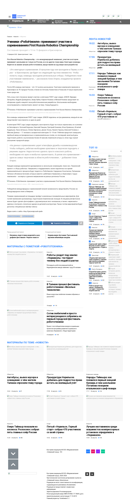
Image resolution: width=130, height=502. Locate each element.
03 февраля (50, 334)
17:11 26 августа (94, 197)
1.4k (57, 334)
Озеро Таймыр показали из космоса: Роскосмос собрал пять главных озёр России (109, 100)
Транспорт (95, 255)
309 (103, 280)
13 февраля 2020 (12, 54)
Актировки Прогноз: (61, 21)
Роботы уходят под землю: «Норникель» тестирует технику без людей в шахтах (63, 258)
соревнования (27, 216)
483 (103, 210)
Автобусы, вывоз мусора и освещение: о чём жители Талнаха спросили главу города (110, 47)
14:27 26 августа (94, 266)
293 (61, 276)
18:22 (92, 43)
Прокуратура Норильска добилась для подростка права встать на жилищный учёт (109, 62)
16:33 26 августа (94, 210)
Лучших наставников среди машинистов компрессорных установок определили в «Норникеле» (97, 233)
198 (103, 238)
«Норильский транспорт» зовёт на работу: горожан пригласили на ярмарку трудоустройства (97, 260)
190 (103, 224)
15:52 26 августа (94, 224)
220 (103, 266)
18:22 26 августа (94, 167)
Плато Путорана (97, 269)
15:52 (92, 111)
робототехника (14, 216)
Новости (16, 36)
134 (103, 197)
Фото (93, 241)
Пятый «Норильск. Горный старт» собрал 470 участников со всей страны (109, 115)
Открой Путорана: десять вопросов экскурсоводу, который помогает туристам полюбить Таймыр (97, 275)
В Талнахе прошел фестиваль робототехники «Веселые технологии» (63, 287)
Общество (23, 36)
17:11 (92, 73)
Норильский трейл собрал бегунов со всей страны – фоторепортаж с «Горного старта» (98, 246)
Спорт (94, 213)
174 (103, 252)
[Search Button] (2, 75)
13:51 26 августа (94, 280)
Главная (9, 36)
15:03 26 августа (94, 252)
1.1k (55, 305)
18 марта (49, 305)
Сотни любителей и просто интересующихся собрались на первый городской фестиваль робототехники (64, 317)
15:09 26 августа (94, 238)
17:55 (92, 57)
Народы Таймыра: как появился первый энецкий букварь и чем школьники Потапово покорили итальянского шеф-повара (110, 81)
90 (103, 181)
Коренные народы (92, 88)
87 (103, 167)
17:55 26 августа (94, 181)
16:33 (92, 95)
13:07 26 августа (52, 276)
